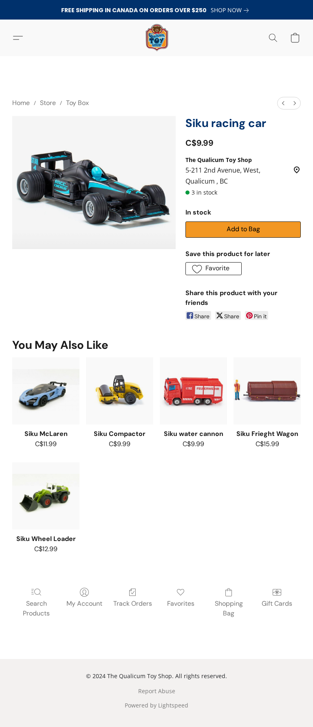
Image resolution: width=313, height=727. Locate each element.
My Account (84, 603)
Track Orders (132, 603)
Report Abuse (156, 691)
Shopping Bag (229, 608)
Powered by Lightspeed (156, 705)
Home (21, 103)
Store (48, 103)
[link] (231, 10)
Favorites (180, 603)
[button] (156, 38)
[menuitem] (283, 103)
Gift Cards (277, 603)
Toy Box (77, 103)
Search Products (36, 608)
